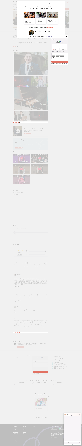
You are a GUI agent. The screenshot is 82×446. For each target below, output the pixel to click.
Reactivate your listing (48, 36)
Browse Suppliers (50, 27)
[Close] (64, 2)
